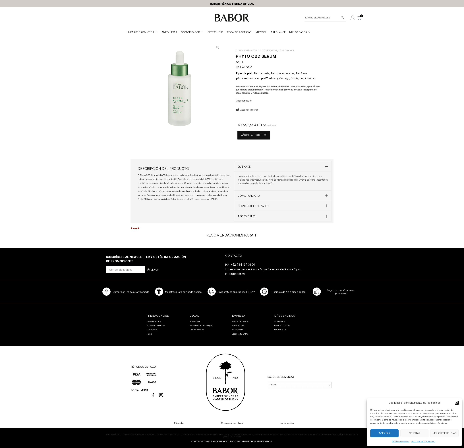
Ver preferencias (444, 433)
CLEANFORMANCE (246, 50)
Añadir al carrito (253, 135)
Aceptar (384, 433)
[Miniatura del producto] (217, 47)
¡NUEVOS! (260, 32)
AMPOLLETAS (169, 32)
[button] (457, 403)
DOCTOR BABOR (190, 32)
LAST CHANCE (278, 32)
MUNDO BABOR (298, 32)
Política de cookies (400, 441)
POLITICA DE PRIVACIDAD (423, 441)
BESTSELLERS (215, 32)
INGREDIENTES (247, 216)
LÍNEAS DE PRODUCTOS (140, 32)
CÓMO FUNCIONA (249, 195)
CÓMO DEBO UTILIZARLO (253, 206)
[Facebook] (153, 395)
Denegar (414, 433)
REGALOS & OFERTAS (239, 32)
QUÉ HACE (244, 166)
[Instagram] (161, 395)
